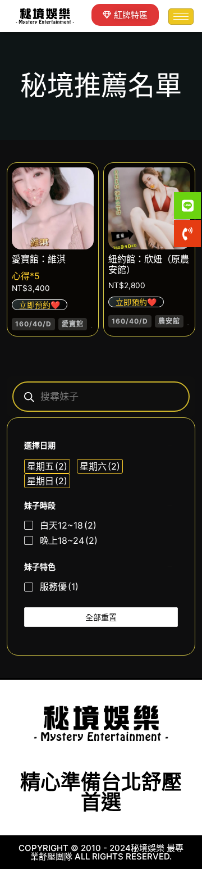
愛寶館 (73, 324)
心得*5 (26, 275)
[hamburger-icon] (181, 16)
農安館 (169, 321)
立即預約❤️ (39, 305)
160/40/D (33, 324)
